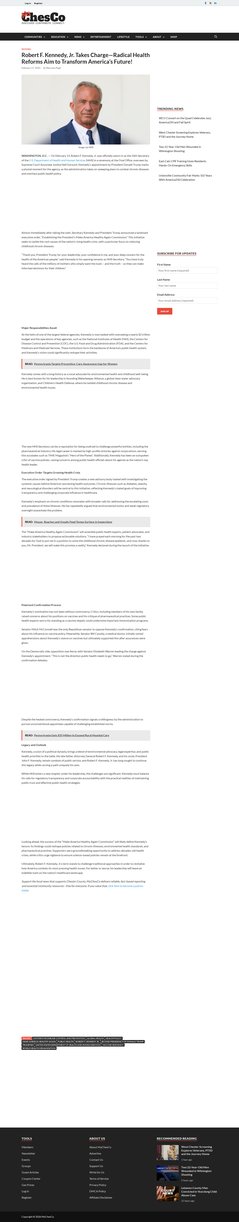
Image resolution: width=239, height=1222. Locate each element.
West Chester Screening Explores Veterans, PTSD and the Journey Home (197, 1150)
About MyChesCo (100, 1147)
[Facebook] (205, 3)
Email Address (166, 294)
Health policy (114, 1038)
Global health (95, 1038)
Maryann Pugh (53, 67)
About (157, 36)
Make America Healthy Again (39, 1041)
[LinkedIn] (215, 3)
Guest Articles (30, 1172)
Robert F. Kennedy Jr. (87, 1041)
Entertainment (100, 36)
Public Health (66, 1041)
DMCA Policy (97, 1191)
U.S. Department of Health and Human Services (57, 160)
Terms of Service (99, 1178)
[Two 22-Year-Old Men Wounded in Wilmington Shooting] (168, 1167)
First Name (164, 264)
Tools (139, 36)
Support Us (96, 1166)
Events (26, 1159)
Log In (28, 3)
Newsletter (28, 1153)
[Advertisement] (153, 19)
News (77, 36)
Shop (173, 36)
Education (58, 36)
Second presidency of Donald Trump (122, 1041)
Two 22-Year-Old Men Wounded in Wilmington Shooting (196, 1170)
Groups (26, 1166)
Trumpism (28, 1045)
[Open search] (215, 37)
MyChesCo (48, 1216)
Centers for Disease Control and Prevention (59, 1038)
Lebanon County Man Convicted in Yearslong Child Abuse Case (199, 1191)
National (26, 49)
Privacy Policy (97, 1184)
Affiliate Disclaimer (100, 1197)
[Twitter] (210, 3)
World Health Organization (39, 1048)
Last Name (163, 279)
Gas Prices (28, 1184)
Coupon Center (31, 1178)
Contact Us (96, 1159)
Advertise (95, 1153)
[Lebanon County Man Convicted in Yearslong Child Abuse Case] (168, 1188)
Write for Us (96, 1172)
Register (38, 3)
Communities (33, 36)
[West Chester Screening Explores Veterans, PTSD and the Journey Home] (168, 1147)
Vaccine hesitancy (113, 1045)
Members (27, 1147)
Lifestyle (123, 36)
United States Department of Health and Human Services (68, 1045)
